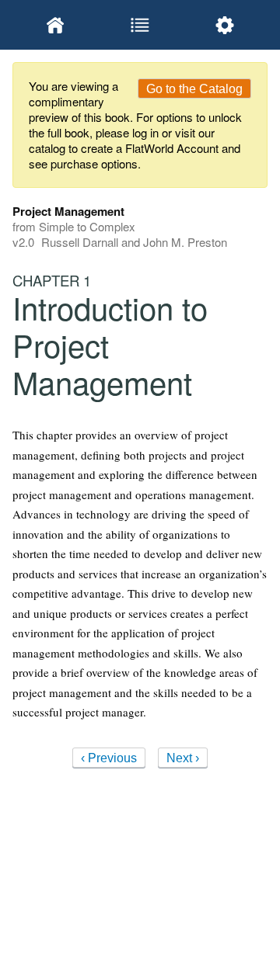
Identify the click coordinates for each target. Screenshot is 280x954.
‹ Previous (109, 758)
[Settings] (225, 25)
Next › (182, 758)
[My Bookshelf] (54, 25)
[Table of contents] (139, 25)
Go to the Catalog (194, 88)
